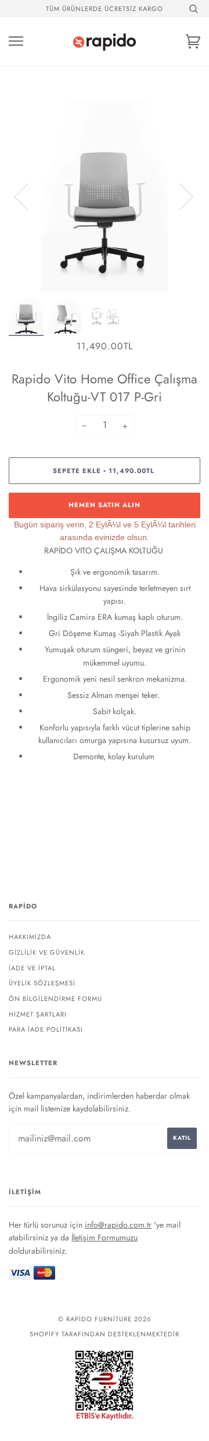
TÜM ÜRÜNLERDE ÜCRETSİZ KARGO (104, 8)
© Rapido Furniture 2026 (104, 1319)
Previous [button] (28, 196)
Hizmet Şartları (38, 1014)
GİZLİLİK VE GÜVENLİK (47, 952)
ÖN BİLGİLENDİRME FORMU (55, 998)
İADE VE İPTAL (32, 968)
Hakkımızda (30, 936)
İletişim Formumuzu (104, 1237)
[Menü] (16, 41)
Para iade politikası (46, 1029)
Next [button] (179, 196)
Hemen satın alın (104, 504)
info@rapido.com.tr (118, 1225)
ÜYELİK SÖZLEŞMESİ (42, 983)
